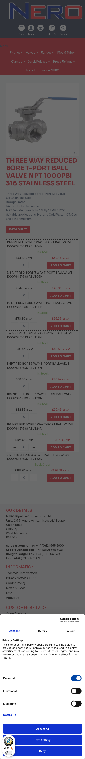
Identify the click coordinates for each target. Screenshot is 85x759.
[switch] (8, 753)
